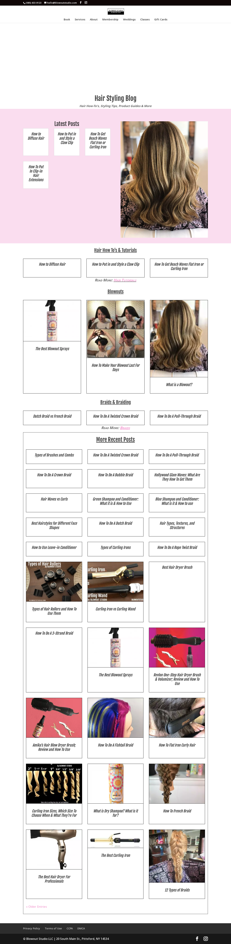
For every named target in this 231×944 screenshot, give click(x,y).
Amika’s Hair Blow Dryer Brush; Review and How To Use (53, 747)
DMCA (81, 928)
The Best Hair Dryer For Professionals (54, 879)
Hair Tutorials (125, 280)
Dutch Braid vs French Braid (52, 416)
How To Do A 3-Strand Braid (54, 633)
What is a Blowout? (179, 384)
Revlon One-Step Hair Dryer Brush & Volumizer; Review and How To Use (177, 679)
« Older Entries (36, 907)
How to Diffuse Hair (36, 136)
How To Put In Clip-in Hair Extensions (35, 173)
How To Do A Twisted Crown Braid (115, 416)
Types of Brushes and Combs (54, 455)
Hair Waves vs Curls (54, 499)
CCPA (70, 928)
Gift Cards (160, 19)
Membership (110, 19)
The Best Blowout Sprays (52, 349)
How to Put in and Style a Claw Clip (67, 138)
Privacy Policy (31, 928)
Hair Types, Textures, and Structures (177, 525)
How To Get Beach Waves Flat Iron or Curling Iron (97, 140)
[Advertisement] (115, 50)
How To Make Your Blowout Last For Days (115, 367)
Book (67, 19)
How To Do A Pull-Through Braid (179, 416)
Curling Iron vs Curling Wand (115, 609)
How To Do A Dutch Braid (115, 523)
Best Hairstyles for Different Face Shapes (54, 525)
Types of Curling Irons (115, 547)
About (94, 19)
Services (80, 19)
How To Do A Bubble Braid (115, 475)
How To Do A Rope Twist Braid (177, 547)
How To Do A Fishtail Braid (115, 745)
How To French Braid (177, 811)
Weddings (129, 19)
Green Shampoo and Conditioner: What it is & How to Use (115, 501)
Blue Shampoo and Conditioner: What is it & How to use (177, 501)
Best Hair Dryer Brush (177, 567)
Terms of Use (53, 928)
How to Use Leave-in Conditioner (54, 547)
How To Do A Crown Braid (54, 475)
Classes (145, 19)
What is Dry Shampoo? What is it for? (115, 813)
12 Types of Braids (177, 890)
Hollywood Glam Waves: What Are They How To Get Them (177, 477)
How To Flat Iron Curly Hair (177, 745)
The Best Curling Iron (115, 855)
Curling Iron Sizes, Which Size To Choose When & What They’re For (54, 813)
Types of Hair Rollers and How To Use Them (54, 611)
